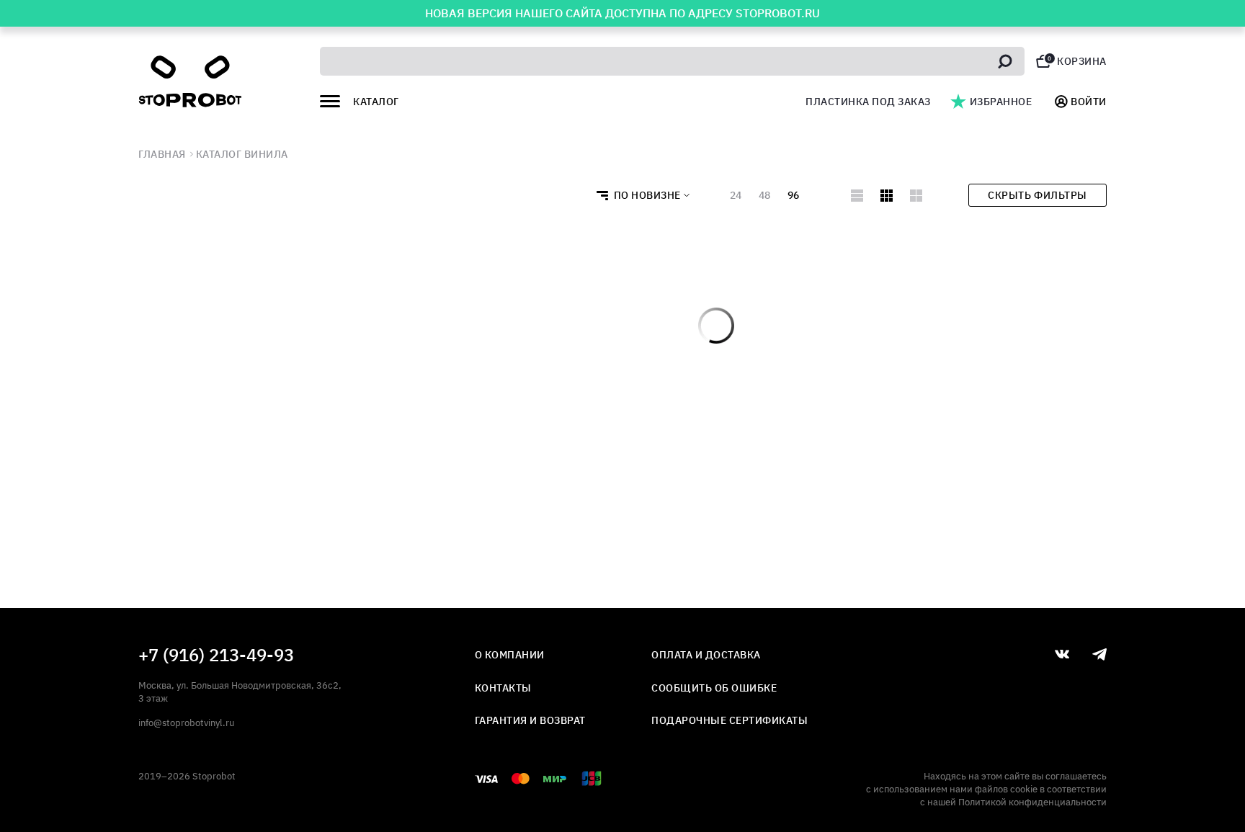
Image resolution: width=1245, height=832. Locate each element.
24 (735, 195)
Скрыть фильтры (1037, 195)
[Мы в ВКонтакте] (1062, 654)
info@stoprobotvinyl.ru (186, 723)
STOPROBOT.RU (778, 13)
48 (764, 195)
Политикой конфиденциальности (1032, 802)
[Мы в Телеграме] (1099, 654)
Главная (162, 154)
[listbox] (639, 195)
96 (793, 195)
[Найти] (1005, 61)
